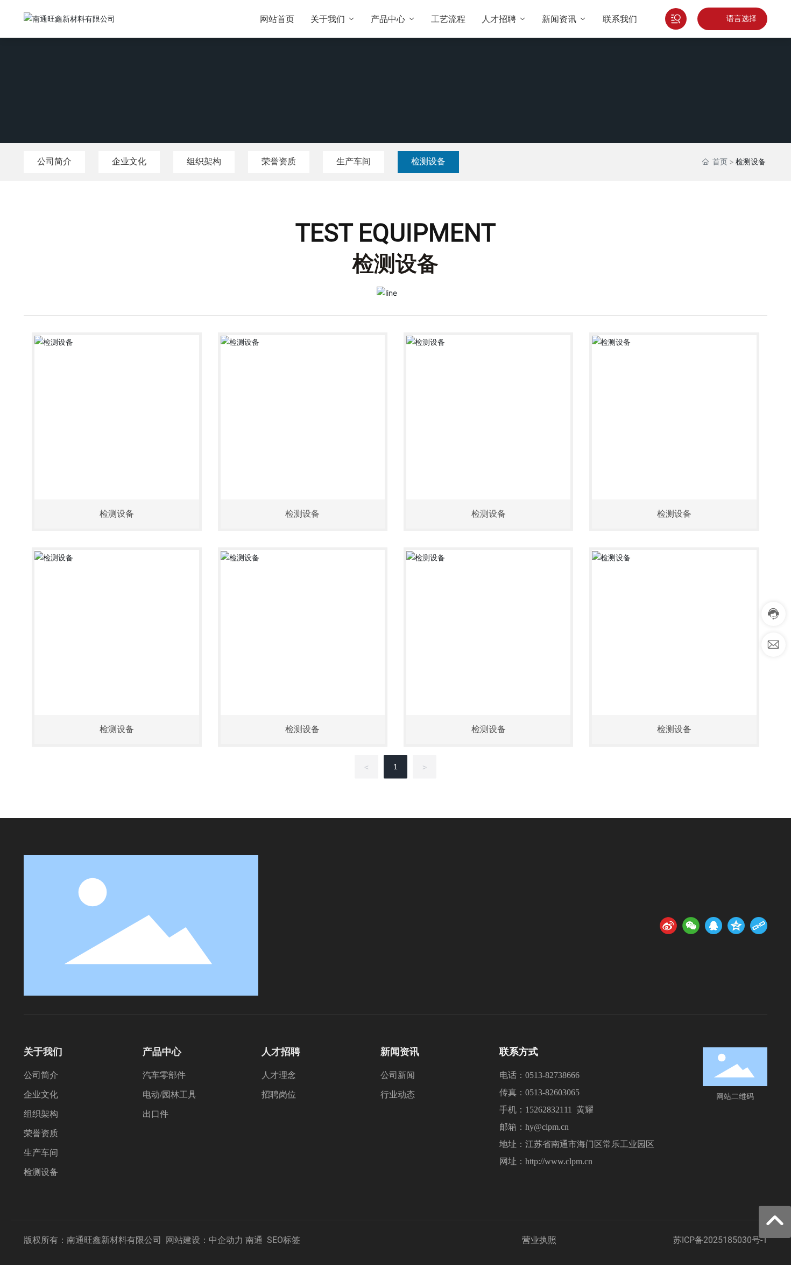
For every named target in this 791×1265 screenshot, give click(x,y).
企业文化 (129, 161)
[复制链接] (758, 925)
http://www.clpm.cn (558, 1161)
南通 (254, 1240)
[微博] (668, 925)
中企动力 (226, 1240)
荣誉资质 (279, 161)
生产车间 (353, 161)
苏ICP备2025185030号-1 (720, 1240)
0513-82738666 (552, 1075)
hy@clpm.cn (547, 1126)
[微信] (691, 925)
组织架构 (204, 161)
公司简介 (54, 161)
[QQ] (713, 925)
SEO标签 (283, 1240)
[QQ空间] (736, 925)
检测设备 (428, 161)
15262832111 (548, 1109)
